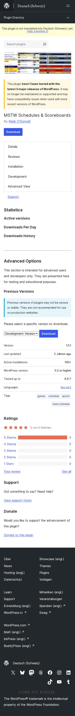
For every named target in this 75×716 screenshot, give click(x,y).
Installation (15, 166)
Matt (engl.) (14, 632)
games (41, 396)
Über (7, 559)
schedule (53, 396)
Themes (45, 566)
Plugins (44, 573)
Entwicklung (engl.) (17, 606)
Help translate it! (37, 31)
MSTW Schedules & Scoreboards (37, 115)
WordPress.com (17, 625)
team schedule (61, 404)
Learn (8, 592)
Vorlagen (45, 579)
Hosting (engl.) (14, 573)
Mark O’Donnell (19, 121)
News (8, 566)
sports (66, 396)
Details (13, 147)
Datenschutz (13, 579)
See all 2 (66, 387)
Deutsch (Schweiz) (26, 663)
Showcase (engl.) (51, 559)
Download (13, 131)
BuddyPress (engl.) (19, 646)
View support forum (18, 500)
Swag (45, 613)
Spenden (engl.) (52, 606)
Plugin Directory (14, 17)
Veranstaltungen (50, 599)
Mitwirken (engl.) (51, 592)
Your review (12, 471)
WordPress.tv (15, 613)
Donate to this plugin (18, 535)
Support (13, 197)
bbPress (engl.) (16, 639)
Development (17, 176)
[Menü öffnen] (69, 6)
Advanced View (19, 186)
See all (66, 471)
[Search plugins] (44, 44)
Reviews (14, 157)
